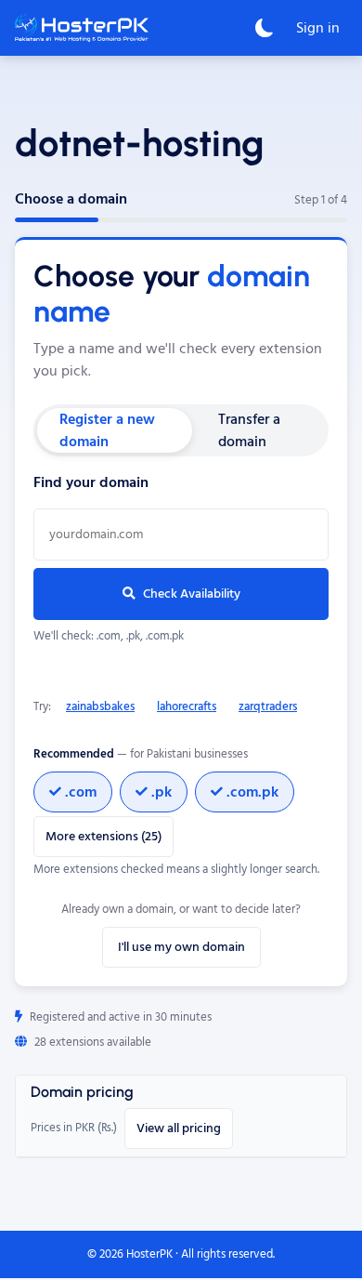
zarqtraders (268, 706)
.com (81, 792)
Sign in (318, 28)
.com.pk (252, 792)
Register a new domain (107, 430)
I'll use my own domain (181, 947)
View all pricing (178, 1128)
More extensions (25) (103, 836)
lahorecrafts (186, 706)
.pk (161, 792)
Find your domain (91, 482)
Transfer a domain (249, 430)
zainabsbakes (100, 706)
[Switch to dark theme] (264, 27)
